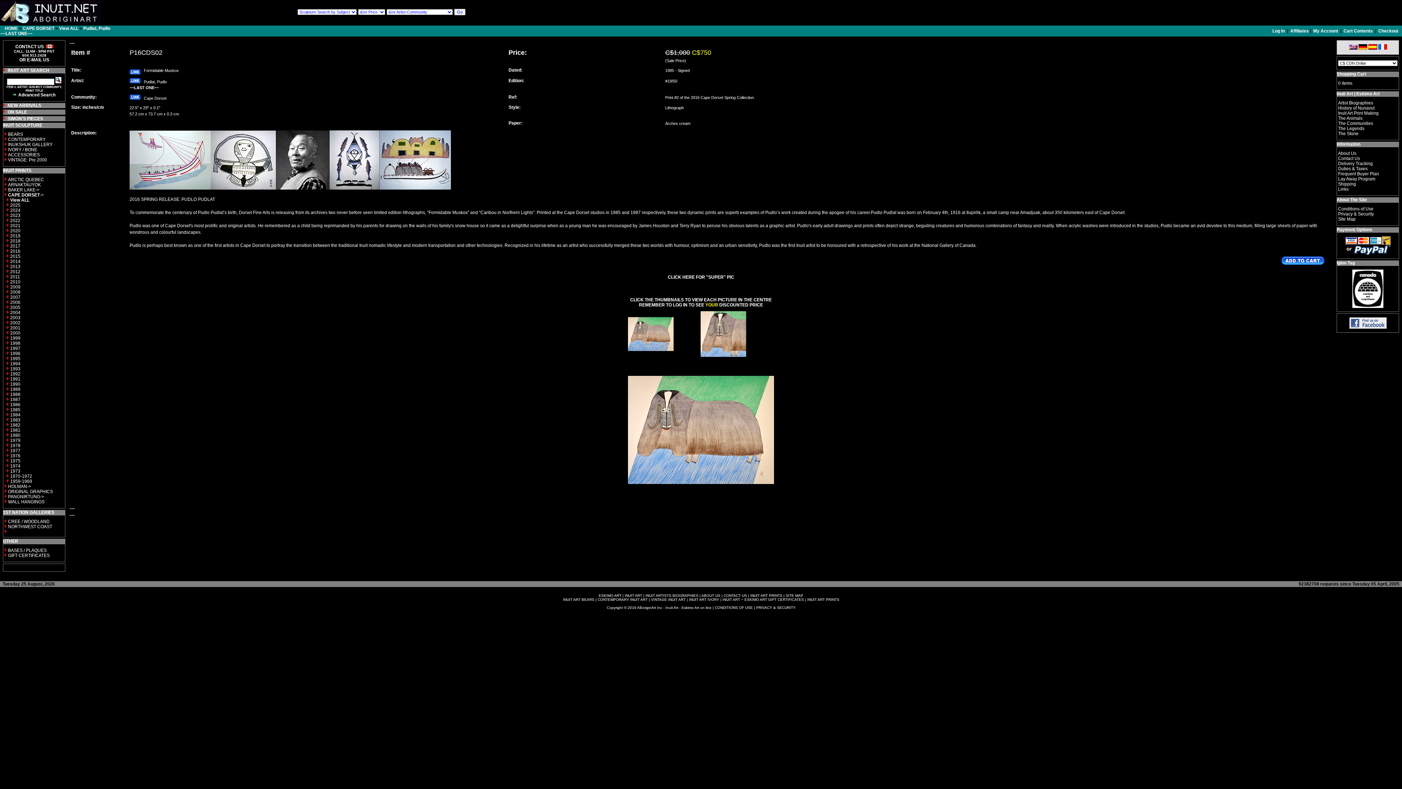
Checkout (1388, 31)
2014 (15, 261)
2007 (15, 297)
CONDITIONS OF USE (734, 608)
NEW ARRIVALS (24, 105)
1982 (15, 425)
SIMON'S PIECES (25, 118)
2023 (15, 215)
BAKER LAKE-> (23, 190)
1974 (15, 466)
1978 (15, 445)
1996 (15, 353)
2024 (15, 210)
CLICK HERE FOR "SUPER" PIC (701, 277)
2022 (15, 220)
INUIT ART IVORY (704, 600)
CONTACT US (735, 596)
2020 (15, 230)
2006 (15, 302)
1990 (15, 384)
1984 (15, 415)
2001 (15, 328)
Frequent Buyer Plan (1358, 173)
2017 (15, 246)
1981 (15, 430)
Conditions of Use (1356, 208)
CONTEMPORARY (27, 139)
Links (1343, 189)
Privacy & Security (1356, 214)
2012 (15, 271)
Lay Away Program (1356, 179)
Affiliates (1299, 31)
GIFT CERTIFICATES (29, 555)
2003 (15, 317)
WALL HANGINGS (26, 501)
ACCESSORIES (24, 154)
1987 (15, 399)
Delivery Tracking (1355, 163)
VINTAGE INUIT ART (668, 600)
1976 (15, 455)
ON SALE (17, 112)
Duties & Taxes (1353, 168)
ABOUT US (710, 596)
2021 (15, 225)
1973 (15, 471)
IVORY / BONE (22, 149)
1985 (15, 409)
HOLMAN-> (19, 486)
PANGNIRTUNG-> (26, 496)
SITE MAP (794, 596)
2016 (15, 251)
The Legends (1351, 128)
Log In (1279, 31)
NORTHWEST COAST (29, 526)
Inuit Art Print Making (1358, 113)
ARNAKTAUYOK (24, 184)
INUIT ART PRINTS (766, 596)
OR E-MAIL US (34, 59)
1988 (15, 394)
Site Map (1347, 219)
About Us (1347, 153)
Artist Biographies (1355, 103)
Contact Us (1349, 158)
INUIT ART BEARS (578, 600)
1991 (15, 379)
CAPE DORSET (38, 28)
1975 (15, 461)
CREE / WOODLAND (28, 521)
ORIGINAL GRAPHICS (30, 491)
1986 (15, 404)
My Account (1325, 31)
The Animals (1350, 118)
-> (26, 195)
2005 (15, 307)
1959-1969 (21, 481)
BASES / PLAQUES (27, 550)
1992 (15, 374)
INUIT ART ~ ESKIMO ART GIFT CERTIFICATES (763, 600)
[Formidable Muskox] (651, 355)
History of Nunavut (1356, 108)
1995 (15, 358)
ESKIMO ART (610, 596)
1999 (15, 338)
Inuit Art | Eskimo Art (1358, 93)
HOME (11, 28)
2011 (15, 276)
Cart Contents (1358, 31)
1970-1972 (21, 476)
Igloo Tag (1346, 263)
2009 (15, 287)
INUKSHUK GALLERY (30, 144)
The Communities (1355, 123)
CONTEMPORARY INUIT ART (623, 600)
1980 (15, 435)
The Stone (1348, 133)
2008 (15, 292)
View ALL (68, 28)
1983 (15, 420)
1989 (15, 389)
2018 (15, 241)
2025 (15, 205)
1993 (15, 368)
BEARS (15, 134)
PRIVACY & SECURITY (776, 608)
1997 (15, 348)
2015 (15, 256)
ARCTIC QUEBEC (26, 179)
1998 (15, 343)
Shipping (1347, 184)
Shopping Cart (1351, 74)
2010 (15, 282)
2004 (15, 312)
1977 (15, 450)
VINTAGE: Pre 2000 (27, 160)
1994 (15, 363)
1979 (15, 440)
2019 (15, 236)
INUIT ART (633, 596)
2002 (15, 322)
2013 (15, 266)
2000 (15, 333)
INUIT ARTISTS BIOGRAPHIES (672, 596)
